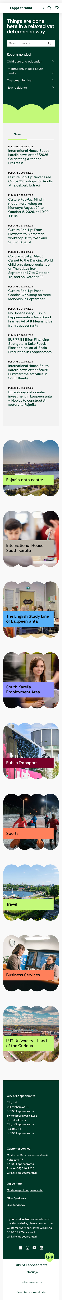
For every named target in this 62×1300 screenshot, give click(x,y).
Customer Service (19, 80)
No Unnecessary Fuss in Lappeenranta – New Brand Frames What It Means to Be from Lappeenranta (30, 319)
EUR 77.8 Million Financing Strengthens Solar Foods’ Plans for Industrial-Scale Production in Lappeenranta (30, 345)
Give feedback (16, 1205)
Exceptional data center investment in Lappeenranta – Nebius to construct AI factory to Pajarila (30, 398)
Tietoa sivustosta (31, 1282)
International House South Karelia (25, 71)
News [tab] (17, 134)
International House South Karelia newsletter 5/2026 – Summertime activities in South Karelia (29, 372)
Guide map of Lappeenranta (25, 1190)
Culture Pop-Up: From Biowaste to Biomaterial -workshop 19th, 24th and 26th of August (28, 236)
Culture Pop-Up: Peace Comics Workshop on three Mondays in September (29, 295)
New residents (17, 87)
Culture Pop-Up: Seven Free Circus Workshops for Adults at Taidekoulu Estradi (30, 181)
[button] (49, 8)
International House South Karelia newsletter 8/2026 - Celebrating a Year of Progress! (29, 157)
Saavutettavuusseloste (31, 1292)
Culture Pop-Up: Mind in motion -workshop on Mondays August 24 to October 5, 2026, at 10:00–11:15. (29, 207)
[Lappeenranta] (21, 8)
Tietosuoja (31, 1272)
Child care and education (24, 61)
